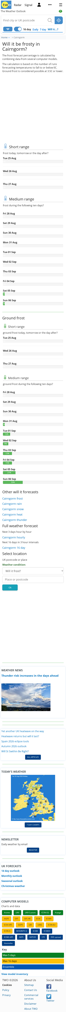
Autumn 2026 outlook (13, 746)
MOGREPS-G (21, 931)
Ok (10, 587)
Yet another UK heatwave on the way (22, 731)
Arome (7, 912)
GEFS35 (32, 937)
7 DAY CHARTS (33, 825)
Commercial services (31, 996)
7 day (43, 29)
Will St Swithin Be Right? (15, 751)
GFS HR (27, 918)
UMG (40, 925)
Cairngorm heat (12, 514)
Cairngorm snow (13, 509)
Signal (28, 5)
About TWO (30, 1008)
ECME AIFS (8, 937)
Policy (5, 990)
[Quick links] (50, 5)
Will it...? (53, 29)
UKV (17, 912)
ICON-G (7, 931)
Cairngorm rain (12, 504)
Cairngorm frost (12, 498)
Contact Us (30, 990)
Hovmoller (8, 943)
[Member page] (39, 5)
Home (4, 37)
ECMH (48, 918)
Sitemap (29, 985)
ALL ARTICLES (33, 757)
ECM (38, 918)
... (9, 37)
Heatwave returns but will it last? (20, 736)
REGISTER (33, 850)
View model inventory (14, 974)
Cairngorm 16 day (13, 547)
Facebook (51, 990)
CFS (43, 937)
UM (30, 925)
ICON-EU (51, 925)
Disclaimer (30, 1003)
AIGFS (6, 918)
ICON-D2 (45, 912)
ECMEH (47, 931)
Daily (35, 29)
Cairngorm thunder (14, 520)
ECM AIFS (8, 925)
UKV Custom (30, 912)
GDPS (20, 925)
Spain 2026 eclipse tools (15, 741)
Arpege (58, 912)
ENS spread (56, 937)
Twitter (50, 1000)
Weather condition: (14, 564)
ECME (35, 931)
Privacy (6, 995)
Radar (17, 5)
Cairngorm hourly (13, 537)
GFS (16, 918)
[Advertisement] (33, 107)
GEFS (21, 937)
